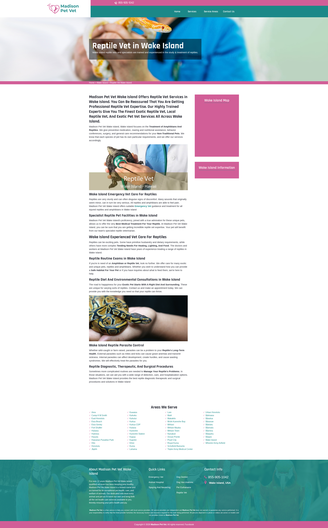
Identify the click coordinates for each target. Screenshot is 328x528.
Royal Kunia (173, 443)
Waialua (209, 418)
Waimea (209, 431)
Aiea (93, 412)
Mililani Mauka (174, 428)
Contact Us (228, 11)
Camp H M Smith (99, 415)
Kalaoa (133, 428)
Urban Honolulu (213, 412)
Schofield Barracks (176, 446)
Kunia (132, 446)
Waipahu (210, 434)
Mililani (170, 425)
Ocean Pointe (173, 437)
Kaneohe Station (137, 434)
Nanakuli (171, 434)
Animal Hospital (156, 482)
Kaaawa (133, 412)
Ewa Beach (96, 421)
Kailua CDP (135, 425)
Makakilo (171, 418)
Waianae (210, 421)
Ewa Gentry (96, 425)
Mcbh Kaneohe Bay (176, 421)
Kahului (133, 418)
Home (92, 83)
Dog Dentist (182, 477)
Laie (169, 412)
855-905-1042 (126, 3)
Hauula (94, 437)
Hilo (93, 443)
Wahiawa (210, 415)
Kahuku (133, 415)
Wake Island (102, 83)
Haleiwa (95, 434)
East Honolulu (97, 418)
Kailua (132, 421)
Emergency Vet (143, 206)
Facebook (189, 524)
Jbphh (94, 449)
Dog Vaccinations (184, 482)
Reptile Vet (181, 492)
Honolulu (95, 446)
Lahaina (133, 449)
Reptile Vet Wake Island (121, 83)
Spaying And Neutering (159, 487)
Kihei (132, 443)
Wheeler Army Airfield (215, 443)
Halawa (95, 431)
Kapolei (133, 440)
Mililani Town (173, 431)
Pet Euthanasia (183, 487)
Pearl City (171, 440)
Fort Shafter (96, 428)
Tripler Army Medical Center (180, 449)
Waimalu (209, 428)
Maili (169, 415)
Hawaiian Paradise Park (102, 440)
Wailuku (209, 425)
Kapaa (133, 437)
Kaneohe (134, 431)
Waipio (209, 437)
